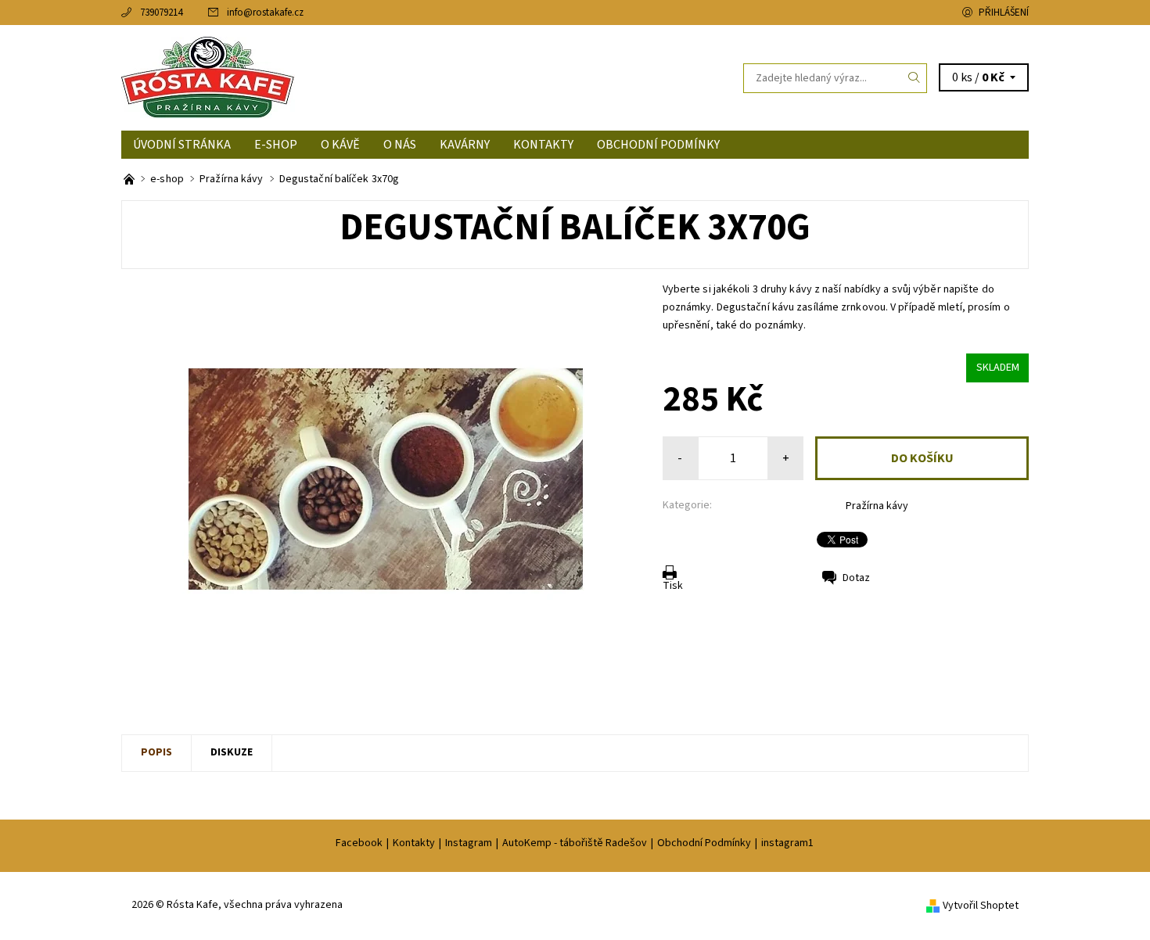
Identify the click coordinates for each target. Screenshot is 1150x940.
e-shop (275, 144)
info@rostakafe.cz (265, 12)
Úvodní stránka (182, 144)
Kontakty (543, 144)
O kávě (340, 144)
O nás (399, 144)
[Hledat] (914, 78)
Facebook (359, 843)
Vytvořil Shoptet (981, 905)
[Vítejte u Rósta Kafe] (130, 179)
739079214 (161, 12)
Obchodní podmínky (658, 144)
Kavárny (465, 144)
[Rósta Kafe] (208, 77)
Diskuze (231, 752)
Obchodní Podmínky (704, 843)
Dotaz (856, 578)
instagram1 (787, 843)
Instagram (468, 843)
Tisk (673, 586)
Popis (156, 752)
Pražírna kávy (877, 506)
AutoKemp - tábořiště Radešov (574, 843)
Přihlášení (1004, 12)
